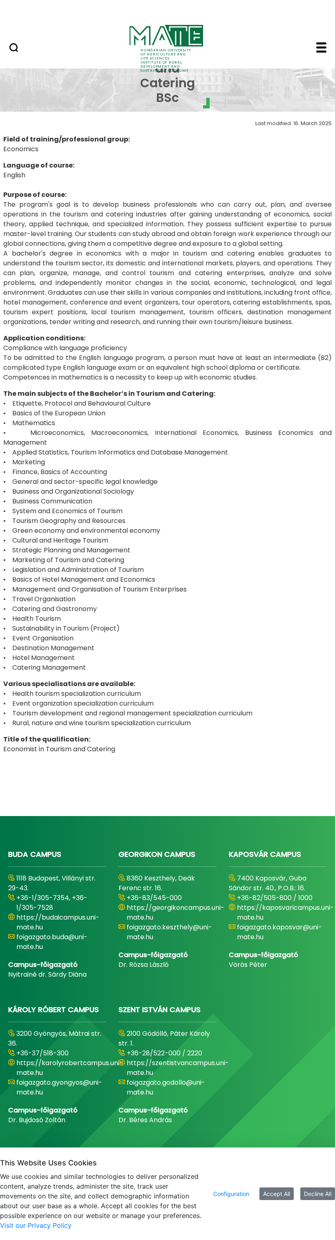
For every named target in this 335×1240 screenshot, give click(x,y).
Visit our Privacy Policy (35, 1225)
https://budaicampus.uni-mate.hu (57, 922)
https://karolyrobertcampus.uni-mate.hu (69, 1067)
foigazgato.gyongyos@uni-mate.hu (59, 1087)
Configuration (231, 1193)
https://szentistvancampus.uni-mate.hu (178, 1067)
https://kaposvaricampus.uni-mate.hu (285, 912)
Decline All (317, 1193)
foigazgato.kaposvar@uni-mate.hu (279, 932)
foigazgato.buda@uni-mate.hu (51, 941)
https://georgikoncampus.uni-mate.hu (175, 912)
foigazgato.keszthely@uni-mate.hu (169, 932)
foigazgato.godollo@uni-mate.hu (166, 1087)
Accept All (276, 1193)
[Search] (13, 48)
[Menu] (321, 48)
